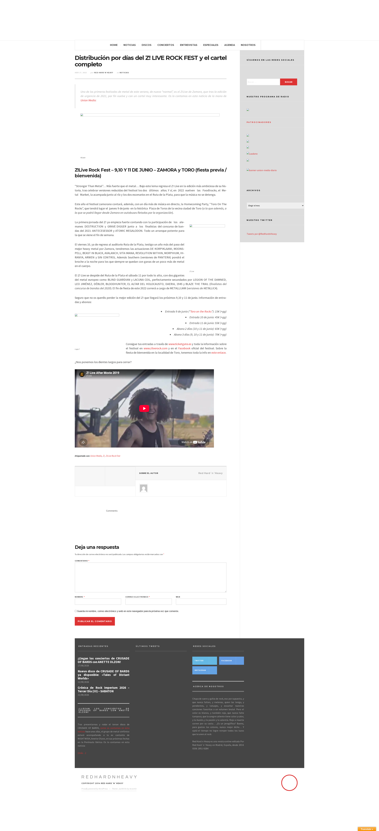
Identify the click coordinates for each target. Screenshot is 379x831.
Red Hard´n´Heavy (103, 73)
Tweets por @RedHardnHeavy (262, 233)
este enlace (218, 352)
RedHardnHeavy (109, 777)
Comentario (82, 561)
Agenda (229, 45)
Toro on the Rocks (201, 311)
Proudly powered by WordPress (94, 788)
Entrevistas (188, 45)
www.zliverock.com (155, 348)
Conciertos (165, 45)
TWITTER (199, 661)
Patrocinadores (259, 122)
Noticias (129, 45)
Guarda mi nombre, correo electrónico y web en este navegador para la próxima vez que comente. (128, 611)
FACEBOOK (226, 661)
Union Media (88, 100)
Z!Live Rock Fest (113, 455)
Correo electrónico (137, 597)
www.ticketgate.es (179, 344)
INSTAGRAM (200, 670)
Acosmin (133, 788)
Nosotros (248, 45)
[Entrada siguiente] (120, 476)
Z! (104, 455)
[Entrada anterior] (90, 476)
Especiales (210, 45)
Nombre (80, 597)
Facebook (184, 348)
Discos (146, 45)
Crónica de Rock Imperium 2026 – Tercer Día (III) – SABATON (103, 689)
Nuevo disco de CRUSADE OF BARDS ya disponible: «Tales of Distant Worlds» (103, 675)
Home (114, 45)
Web (178, 597)
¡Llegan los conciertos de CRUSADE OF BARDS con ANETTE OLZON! (103, 660)
